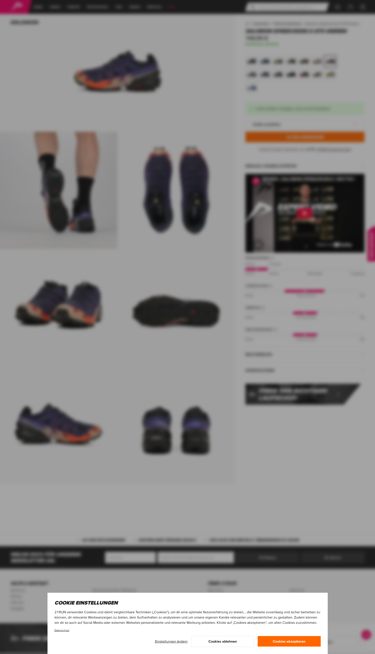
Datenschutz (62, 630)
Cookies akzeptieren (289, 641)
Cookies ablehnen (222, 641)
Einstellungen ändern (171, 641)
